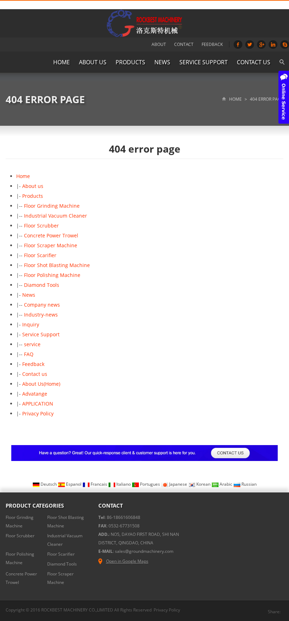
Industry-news (41, 314)
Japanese (178, 484)
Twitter (249, 44)
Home (61, 62)
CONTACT (183, 44)
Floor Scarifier (40, 255)
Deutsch (48, 484)
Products (130, 62)
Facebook (238, 44)
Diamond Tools (41, 285)
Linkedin (273, 44)
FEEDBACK (212, 44)
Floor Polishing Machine (52, 275)
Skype (284, 44)
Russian (248, 484)
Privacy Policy (38, 413)
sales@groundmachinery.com (144, 551)
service (32, 344)
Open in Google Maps (127, 561)
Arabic (226, 484)
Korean (203, 484)
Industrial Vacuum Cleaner (55, 215)
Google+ (261, 44)
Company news (42, 304)
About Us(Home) (41, 383)
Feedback (33, 364)
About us (92, 62)
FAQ (28, 354)
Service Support (203, 62)
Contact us (253, 62)
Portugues (150, 484)
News (162, 62)
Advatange (34, 393)
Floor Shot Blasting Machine (57, 265)
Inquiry (30, 324)
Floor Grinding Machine (52, 205)
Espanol (73, 484)
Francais (99, 484)
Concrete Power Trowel (51, 235)
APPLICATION (37, 403)
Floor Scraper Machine (50, 245)
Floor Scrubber (41, 225)
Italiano (123, 484)
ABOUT (159, 44)
